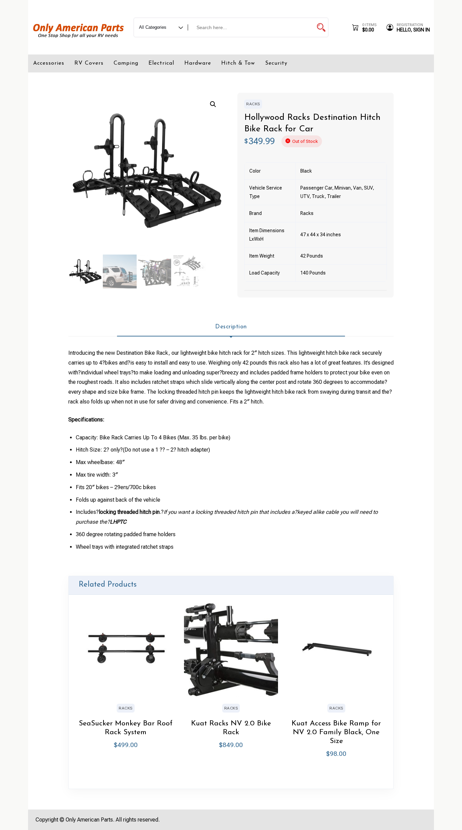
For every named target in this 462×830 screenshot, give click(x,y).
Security (276, 63)
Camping (126, 63)
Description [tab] (231, 327)
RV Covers (88, 63)
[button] (213, 104)
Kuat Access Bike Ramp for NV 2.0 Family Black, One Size (336, 732)
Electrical (161, 63)
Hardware (197, 63)
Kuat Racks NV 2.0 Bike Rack (231, 728)
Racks (253, 104)
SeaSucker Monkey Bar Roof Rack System (125, 728)
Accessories (48, 63)
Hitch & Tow (238, 63)
